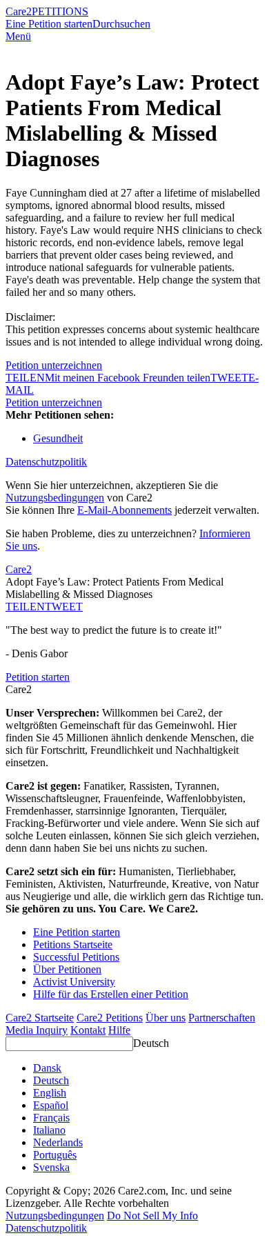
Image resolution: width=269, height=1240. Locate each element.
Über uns (166, 1017)
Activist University (74, 982)
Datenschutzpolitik (46, 462)
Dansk (47, 1068)
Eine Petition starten (49, 24)
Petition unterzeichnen (54, 365)
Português (55, 1155)
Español (50, 1105)
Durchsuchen (121, 24)
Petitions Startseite (72, 944)
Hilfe (119, 1030)
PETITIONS (60, 11)
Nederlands (58, 1142)
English (49, 1093)
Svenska (51, 1167)
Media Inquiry (37, 1030)
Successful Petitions (76, 957)
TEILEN (25, 606)
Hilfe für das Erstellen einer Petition (110, 994)
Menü (18, 36)
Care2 (19, 11)
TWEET (229, 377)
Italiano (49, 1130)
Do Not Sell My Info (152, 1215)
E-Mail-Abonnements (124, 510)
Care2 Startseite (40, 1017)
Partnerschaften (221, 1017)
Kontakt (88, 1030)
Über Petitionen (67, 969)
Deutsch (151, 1043)
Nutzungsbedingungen (55, 497)
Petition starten (38, 677)
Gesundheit (58, 438)
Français (51, 1117)
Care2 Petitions (110, 1017)
